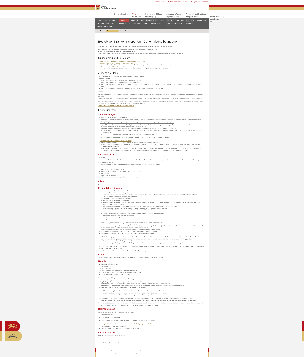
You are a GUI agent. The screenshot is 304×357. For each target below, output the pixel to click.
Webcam (135, 17)
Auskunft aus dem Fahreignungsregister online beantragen (116, 63)
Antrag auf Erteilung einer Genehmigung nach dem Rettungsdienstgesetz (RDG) (122, 61)
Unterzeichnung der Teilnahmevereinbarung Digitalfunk (115, 140)
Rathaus (114, 20)
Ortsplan (205, 2)
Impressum (100, 353)
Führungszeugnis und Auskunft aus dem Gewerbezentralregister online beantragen (123, 67)
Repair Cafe (188, 18)
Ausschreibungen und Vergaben (106, 23)
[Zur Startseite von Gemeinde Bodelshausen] (105, 10)
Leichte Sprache (160, 2)
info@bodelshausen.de (157, 350)
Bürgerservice (124, 20)
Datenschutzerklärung (110, 353)
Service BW (123, 30)
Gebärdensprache (174, 2)
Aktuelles (99, 20)
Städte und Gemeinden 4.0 (214, 19)
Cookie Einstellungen (133, 353)
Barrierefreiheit (122, 353)
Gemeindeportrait (121, 14)
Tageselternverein (172, 17)
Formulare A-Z (100, 30)
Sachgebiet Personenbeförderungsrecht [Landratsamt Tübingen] (116, 105)
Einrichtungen (122, 23)
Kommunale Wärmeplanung (150, 18)
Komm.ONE (204, 355)
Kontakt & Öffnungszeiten (191, 2)
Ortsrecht (107, 20)
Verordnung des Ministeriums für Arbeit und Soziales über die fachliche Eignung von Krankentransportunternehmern (130, 324)
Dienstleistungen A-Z (112, 30)
